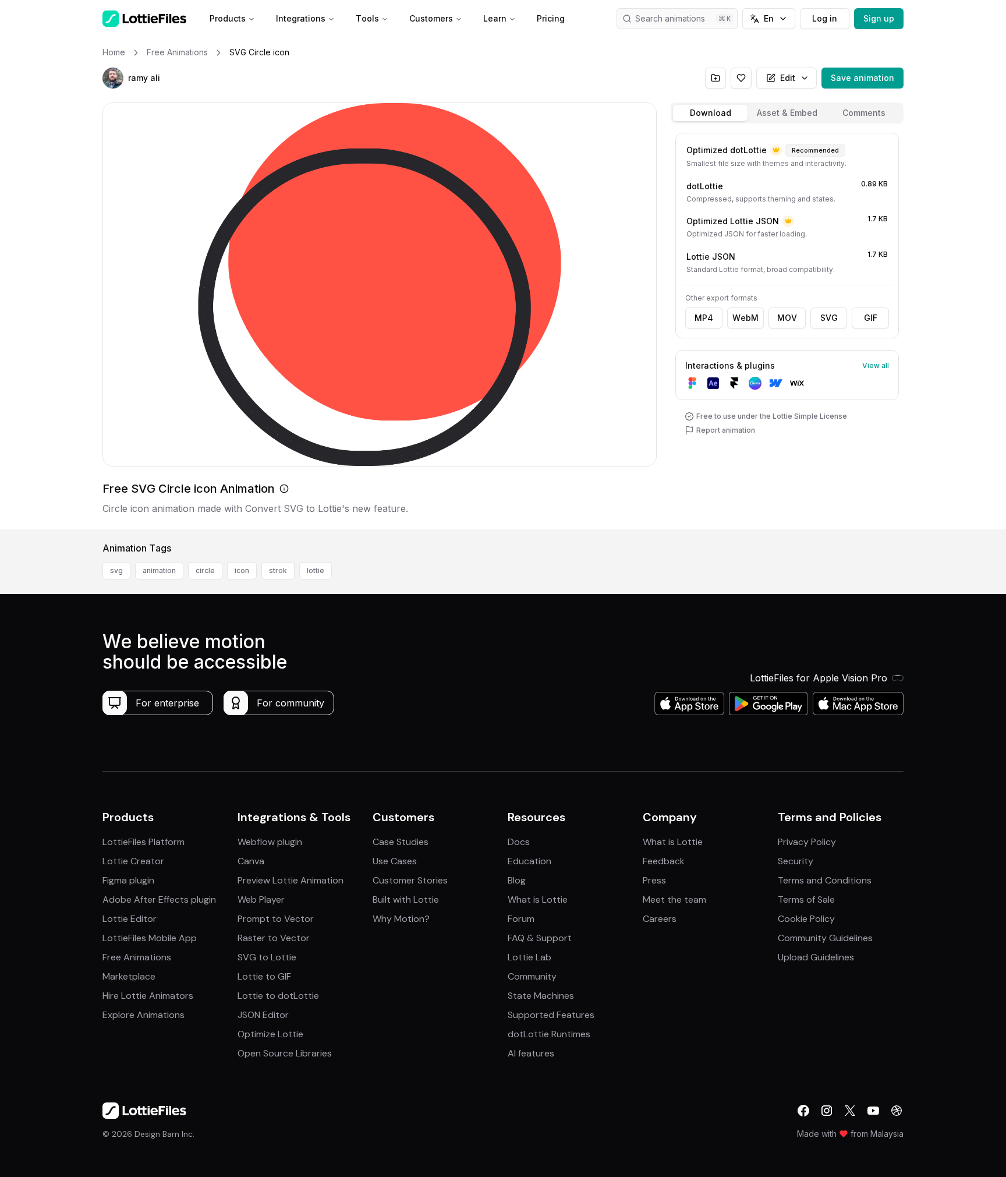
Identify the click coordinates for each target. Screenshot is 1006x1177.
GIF (870, 318)
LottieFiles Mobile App (149, 938)
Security (795, 861)
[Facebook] (803, 1111)
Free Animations (136, 957)
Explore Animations (143, 1015)
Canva (251, 861)
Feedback (664, 861)
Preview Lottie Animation (290, 880)
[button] (112, 78)
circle (205, 570)
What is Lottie (538, 899)
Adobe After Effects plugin (159, 899)
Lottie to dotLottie (278, 995)
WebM (745, 318)
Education (529, 861)
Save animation (862, 78)
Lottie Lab (529, 957)
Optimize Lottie (270, 1034)
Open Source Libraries (285, 1053)
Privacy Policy (807, 842)
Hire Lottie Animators (147, 995)
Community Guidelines (825, 938)
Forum (521, 919)
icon (242, 570)
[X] (850, 1111)
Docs (519, 842)
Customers (431, 18)
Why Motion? (401, 919)
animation (159, 570)
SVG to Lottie (267, 957)
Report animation (725, 430)
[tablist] (787, 112)
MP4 (704, 318)
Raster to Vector (274, 938)
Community (532, 976)
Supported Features (551, 1015)
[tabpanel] (787, 328)
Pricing (551, 18)
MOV (787, 318)
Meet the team (674, 899)
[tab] (710, 113)
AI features (531, 1053)
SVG (829, 318)
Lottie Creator (133, 861)
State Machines (541, 995)
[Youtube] (873, 1111)
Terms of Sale (806, 899)
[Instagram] (827, 1111)
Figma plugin (128, 880)
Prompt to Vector (276, 919)
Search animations (670, 18)
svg (116, 570)
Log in (824, 18)
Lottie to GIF (264, 976)
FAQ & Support (540, 938)
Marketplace (128, 976)
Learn (494, 18)
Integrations (300, 18)
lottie (315, 570)
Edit (787, 78)
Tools (367, 18)
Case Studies (400, 842)
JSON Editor (263, 1015)
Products (228, 18)
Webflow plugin (270, 842)
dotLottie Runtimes (549, 1034)
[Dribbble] (897, 1111)
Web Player (261, 899)
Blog (517, 880)
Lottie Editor (129, 919)
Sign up (878, 18)
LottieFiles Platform (143, 842)
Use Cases (395, 861)
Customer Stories (410, 880)
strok (278, 570)
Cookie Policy (806, 919)
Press (654, 880)
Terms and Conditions (825, 880)
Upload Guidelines (816, 957)
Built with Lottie (406, 899)
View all (875, 365)
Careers (659, 919)
